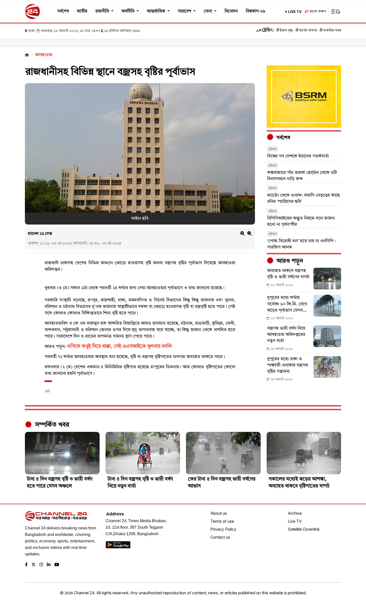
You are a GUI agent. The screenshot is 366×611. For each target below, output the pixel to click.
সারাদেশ (185, 11)
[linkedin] (49, 565)
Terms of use (222, 521)
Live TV (295, 521)
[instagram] (41, 565)
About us (218, 513)
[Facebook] (26, 565)
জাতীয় (82, 11)
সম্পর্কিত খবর (51, 425)
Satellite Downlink (304, 529)
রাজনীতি (102, 11)
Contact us (220, 537)
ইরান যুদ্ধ (286, 30)
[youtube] (56, 565)
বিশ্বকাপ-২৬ (255, 11)
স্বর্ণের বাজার (308, 30)
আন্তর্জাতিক (156, 11)
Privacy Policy (223, 529)
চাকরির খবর (332, 30)
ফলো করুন (317, 11)
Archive (295, 513)
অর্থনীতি (128, 11)
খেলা (208, 11)
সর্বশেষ (63, 11)
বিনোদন (231, 11)
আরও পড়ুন (289, 261)
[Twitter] (33, 565)
